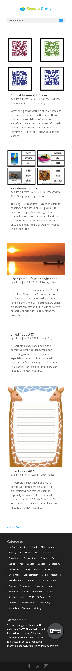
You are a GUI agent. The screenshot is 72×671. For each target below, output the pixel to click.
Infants (37, 569)
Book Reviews (31, 552)
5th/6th (56, 191)
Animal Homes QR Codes (29, 95)
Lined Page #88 (22, 334)
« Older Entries (15, 527)
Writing (37, 608)
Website (26, 608)
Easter (55, 558)
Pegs (33, 196)
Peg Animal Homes (25, 188)
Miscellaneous (16, 580)
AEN (13, 196)
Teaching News (27, 602)
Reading (50, 586)
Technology (40, 103)
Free (21, 563)
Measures (56, 574)
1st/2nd (45, 98)
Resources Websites (32, 591)
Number (30, 580)
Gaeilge (30, 563)
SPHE (31, 597)
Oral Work (16, 103)
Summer (13, 602)
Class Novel (14, 558)
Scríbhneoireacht (17, 597)
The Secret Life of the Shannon (34, 279)
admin (17, 98)
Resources (14, 591)
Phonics (12, 586)
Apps (51, 547)
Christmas (47, 552)
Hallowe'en (14, 569)
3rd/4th (55, 98)
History (26, 569)
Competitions (30, 558)
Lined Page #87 (22, 471)
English (12, 563)
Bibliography (15, 552)
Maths (45, 574)
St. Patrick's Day (45, 597)
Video (53, 282)
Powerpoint (25, 586)
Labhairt (48, 569)
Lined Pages (47, 338)
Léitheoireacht (31, 574)
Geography (23, 196)
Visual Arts (14, 608)
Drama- (44, 558)
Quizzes (39, 586)
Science (27, 103)
